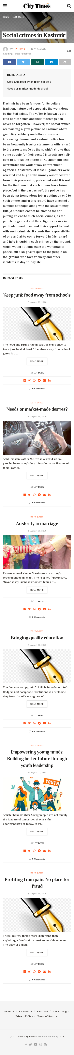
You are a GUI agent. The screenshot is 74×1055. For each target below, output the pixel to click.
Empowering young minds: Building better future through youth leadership (37, 758)
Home (6, 17)
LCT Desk (19, 48)
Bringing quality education (37, 637)
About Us (9, 1011)
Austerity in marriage (37, 523)
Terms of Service (47, 1016)
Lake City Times (27, 1036)
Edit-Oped (18, 17)
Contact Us (26, 1011)
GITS (61, 1036)
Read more (37, 361)
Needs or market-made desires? (27, 88)
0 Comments (38, 388)
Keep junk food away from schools (29, 81)
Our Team (42, 1011)
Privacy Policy (24, 1016)
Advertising (60, 1011)
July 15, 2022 (38, 48)
